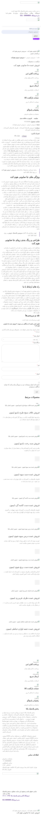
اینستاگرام (15, 308)
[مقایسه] (37, 408)
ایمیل (38, 374)
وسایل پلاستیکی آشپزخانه (32, 130)
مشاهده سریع (37, 432)
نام (38, 365)
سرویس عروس (30, 57)
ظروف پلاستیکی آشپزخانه (11, 128)
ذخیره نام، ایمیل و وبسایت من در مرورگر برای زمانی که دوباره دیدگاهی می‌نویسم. (22, 386)
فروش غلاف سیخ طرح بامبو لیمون (24, 412)
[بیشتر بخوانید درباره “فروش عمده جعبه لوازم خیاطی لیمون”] (37, 644)
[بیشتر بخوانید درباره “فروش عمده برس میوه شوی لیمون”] (37, 551)
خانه (38, 57)
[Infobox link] (20, 74)
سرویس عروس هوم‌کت (18, 57)
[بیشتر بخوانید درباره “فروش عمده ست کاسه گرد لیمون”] (37, 520)
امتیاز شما (36, 336)
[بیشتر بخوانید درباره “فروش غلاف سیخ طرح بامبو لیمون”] (37, 428)
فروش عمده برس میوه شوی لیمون (24, 536)
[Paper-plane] (26, 805)
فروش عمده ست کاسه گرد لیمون (25, 505)
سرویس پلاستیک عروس (15, 233)
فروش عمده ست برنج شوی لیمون (24, 567)
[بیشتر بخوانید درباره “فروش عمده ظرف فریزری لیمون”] (37, 613)
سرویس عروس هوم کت (9, 170)
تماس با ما (22, 295)
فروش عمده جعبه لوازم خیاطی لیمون (23, 629)
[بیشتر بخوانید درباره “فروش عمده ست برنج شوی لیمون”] (37, 582)
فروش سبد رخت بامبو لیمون (27, 443)
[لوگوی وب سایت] (30, 5)
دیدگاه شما (36, 342)
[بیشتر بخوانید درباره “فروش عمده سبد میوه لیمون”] (37, 489)
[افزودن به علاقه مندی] (37, 423)
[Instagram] (36, 805)
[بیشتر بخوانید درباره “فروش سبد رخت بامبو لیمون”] (37, 458)
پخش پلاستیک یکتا (13, 151)
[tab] (24, 136)
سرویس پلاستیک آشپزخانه (26, 128)
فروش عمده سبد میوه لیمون (27, 474)
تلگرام (29, 308)
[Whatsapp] (31, 805)
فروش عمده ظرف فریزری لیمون (25, 598)
